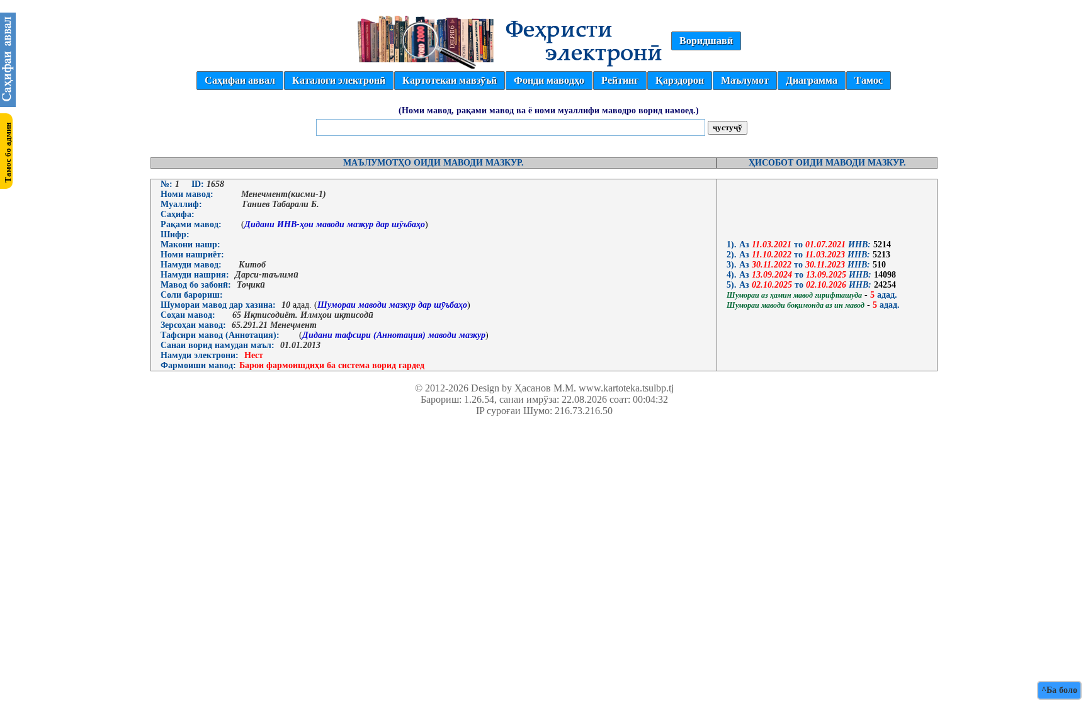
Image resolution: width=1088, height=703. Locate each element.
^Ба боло (1059, 690)
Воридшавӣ (706, 40)
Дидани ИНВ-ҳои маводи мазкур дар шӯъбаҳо (334, 224)
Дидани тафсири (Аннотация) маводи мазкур (393, 335)
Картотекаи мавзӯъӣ (449, 80)
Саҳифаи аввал (240, 80)
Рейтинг (619, 80)
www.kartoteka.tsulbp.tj (626, 388)
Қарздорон (679, 80)
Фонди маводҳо (549, 80)
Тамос (868, 80)
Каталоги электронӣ (338, 80)
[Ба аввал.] (8, 103)
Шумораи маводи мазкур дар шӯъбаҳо (392, 305)
